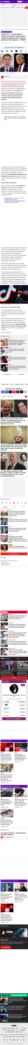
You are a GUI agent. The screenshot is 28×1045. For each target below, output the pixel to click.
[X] (10, 392)
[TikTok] (21, 392)
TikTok (12, 384)
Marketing (3, 1034)
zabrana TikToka (19, 384)
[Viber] (2, 392)
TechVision (8, 29)
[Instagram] (14, 392)
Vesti (13, 29)
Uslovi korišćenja (15, 1036)
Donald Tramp (5, 384)
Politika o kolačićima (19, 1034)
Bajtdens (3, 187)
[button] (25, 43)
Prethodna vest (7, 374)
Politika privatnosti (7, 1036)
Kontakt (7, 1034)
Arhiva (26, 1034)
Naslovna (3, 29)
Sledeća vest (21, 374)
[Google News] (25, 392)
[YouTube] (17, 392)
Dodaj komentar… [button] (9, 837)
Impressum (12, 1034)
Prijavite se (6, 947)
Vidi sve (14, 677)
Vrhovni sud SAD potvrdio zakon (17, 81)
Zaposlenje (22, 1036)
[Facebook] (6, 392)
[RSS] (22, 503)
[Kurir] (5, 2)
